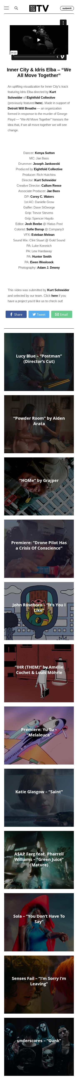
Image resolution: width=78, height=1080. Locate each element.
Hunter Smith (42, 256)
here (38, 103)
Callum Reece (51, 185)
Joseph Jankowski (46, 163)
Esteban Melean (42, 234)
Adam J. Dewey (48, 267)
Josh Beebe (33, 224)
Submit (67, 8)
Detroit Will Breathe (22, 108)
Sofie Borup (35, 229)
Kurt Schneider (45, 180)
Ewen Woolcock (41, 262)
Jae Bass (53, 191)
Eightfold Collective (41, 97)
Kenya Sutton (45, 153)
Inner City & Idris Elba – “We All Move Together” (39, 72)
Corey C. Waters (42, 196)
